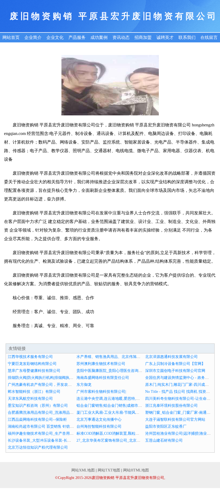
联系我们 (187, 37)
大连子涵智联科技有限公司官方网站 (175, 420)
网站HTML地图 (136, 470)
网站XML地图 (83, 470)
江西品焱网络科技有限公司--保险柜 (37, 420)
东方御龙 (83, 385)
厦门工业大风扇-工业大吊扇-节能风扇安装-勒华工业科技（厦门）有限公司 (138, 413)
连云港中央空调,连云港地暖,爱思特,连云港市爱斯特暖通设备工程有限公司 (138, 399)
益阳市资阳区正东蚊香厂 (165, 426)
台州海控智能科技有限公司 (99, 426)
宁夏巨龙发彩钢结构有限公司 (32, 364)
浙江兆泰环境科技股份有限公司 (171, 406)
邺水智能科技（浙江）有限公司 (34, 392)
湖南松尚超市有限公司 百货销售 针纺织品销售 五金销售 (54, 426)
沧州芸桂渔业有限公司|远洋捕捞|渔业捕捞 (179, 433)
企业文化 (55, 37)
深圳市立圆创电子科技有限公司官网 (175, 371)
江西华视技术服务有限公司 (30, 357)
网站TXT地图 (109, 470)
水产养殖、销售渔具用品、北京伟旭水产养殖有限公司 (121, 357)
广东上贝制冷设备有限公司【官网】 (175, 364)
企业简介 (33, 37)
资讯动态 (121, 37)
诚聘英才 (165, 37)
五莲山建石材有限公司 (164, 440)
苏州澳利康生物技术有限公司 (100, 364)
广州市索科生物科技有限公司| (101, 392)
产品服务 (77, 37)
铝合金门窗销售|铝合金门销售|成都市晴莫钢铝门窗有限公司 (126, 406)
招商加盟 (143, 37)
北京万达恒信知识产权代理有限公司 (38, 447)
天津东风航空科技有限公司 (30, 399)
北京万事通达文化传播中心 (99, 420)
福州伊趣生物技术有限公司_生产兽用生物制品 (46, 433)
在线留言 (209, 37)
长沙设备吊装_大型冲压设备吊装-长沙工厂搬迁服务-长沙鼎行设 (61, 440)
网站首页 (11, 37)
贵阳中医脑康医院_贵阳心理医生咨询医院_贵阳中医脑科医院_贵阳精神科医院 (141, 371)
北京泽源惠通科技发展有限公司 (171, 357)
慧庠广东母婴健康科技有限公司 (34, 371)
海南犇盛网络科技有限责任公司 (102, 378)
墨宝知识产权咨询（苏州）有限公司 (38, 406)
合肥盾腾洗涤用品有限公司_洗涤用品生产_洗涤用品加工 (55, 413)
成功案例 (99, 37)
